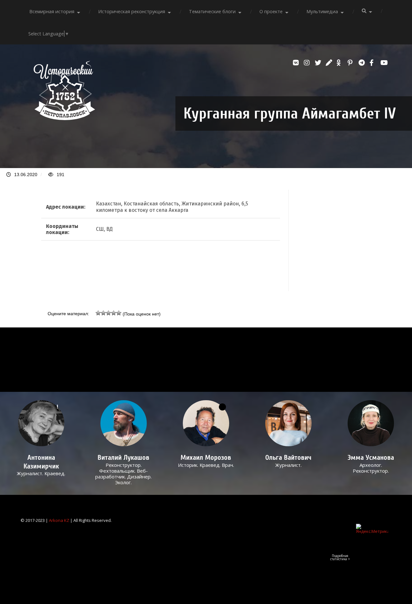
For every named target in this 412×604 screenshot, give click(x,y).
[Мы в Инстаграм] (308, 63)
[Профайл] (123, 423)
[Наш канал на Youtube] (384, 63)
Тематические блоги (212, 11)
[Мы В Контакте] (297, 63)
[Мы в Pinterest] (351, 63)
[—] (64, 118)
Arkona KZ (59, 520)
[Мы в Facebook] (373, 63)
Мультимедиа (322, 11)
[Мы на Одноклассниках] (340, 63)
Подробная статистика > (340, 557)
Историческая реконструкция (131, 11)
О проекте (271, 11)
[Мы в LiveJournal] (329, 63)
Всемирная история (51, 11)
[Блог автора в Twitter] (319, 63)
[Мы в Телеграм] (362, 63)
